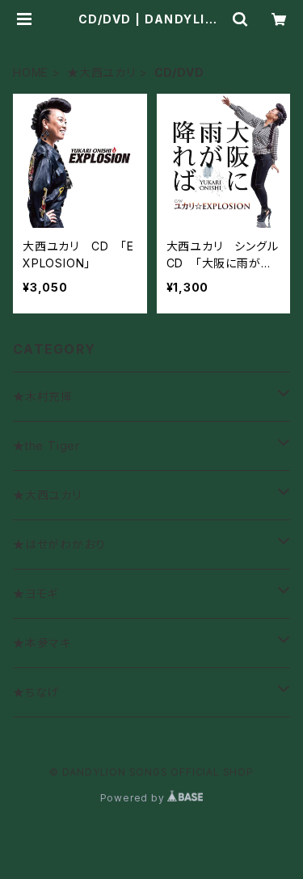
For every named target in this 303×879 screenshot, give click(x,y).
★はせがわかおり (59, 544)
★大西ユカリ (101, 72)
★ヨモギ (35, 593)
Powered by (134, 798)
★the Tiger (46, 445)
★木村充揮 (43, 396)
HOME (30, 72)
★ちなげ (36, 692)
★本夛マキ (42, 643)
